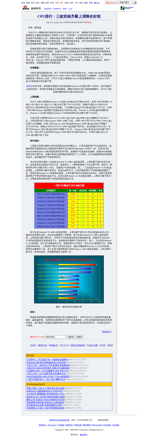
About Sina (52, 425)
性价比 (29, 86)
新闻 (28, 3)
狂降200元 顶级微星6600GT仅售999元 (44, 391)
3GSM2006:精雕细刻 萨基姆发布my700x (45, 394)
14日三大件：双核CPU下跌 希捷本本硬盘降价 (48, 365)
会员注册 (107, 425)
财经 (47, 3)
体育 (33, 3)
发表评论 (106, 332)
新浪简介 (42, 425)
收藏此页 (53, 345)
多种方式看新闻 (77, 345)
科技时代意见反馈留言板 (59, 420)
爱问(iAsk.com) (37, 337)
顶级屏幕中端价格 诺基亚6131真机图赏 (45, 402)
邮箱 (86, 3)
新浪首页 (48, 9)
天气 (76, 3)
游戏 (67, 3)
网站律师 (86, 425)
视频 (42, 3)
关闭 (110, 345)
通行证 (97, 3)
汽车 (57, 3)
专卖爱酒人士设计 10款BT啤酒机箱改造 (45, 408)
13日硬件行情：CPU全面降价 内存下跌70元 (47, 371)
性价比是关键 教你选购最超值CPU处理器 (46, 362)
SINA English (97, 425)
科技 (52, 3)
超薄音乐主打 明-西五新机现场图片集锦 (46, 397)
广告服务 (60, 425)
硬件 (65, 9)
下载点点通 (92, 345)
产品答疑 (115, 425)
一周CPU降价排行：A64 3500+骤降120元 (46, 379)
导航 (91, 3)
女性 (71, 3)
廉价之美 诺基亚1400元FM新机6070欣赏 (46, 399)
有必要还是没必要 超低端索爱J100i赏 (44, 405)
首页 (23, 3)
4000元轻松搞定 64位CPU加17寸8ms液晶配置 (48, 376)
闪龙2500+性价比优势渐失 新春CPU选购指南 (48, 368)
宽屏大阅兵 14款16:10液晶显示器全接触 (45, 388)
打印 (102, 345)
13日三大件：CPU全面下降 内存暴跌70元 (46, 373)
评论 (33, 345)
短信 (81, 3)
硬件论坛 (42, 345)
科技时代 (57, 9)
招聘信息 (78, 425)
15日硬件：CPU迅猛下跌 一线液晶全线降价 (47, 359)
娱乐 (38, 3)
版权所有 (83, 435)
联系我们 (69, 425)
